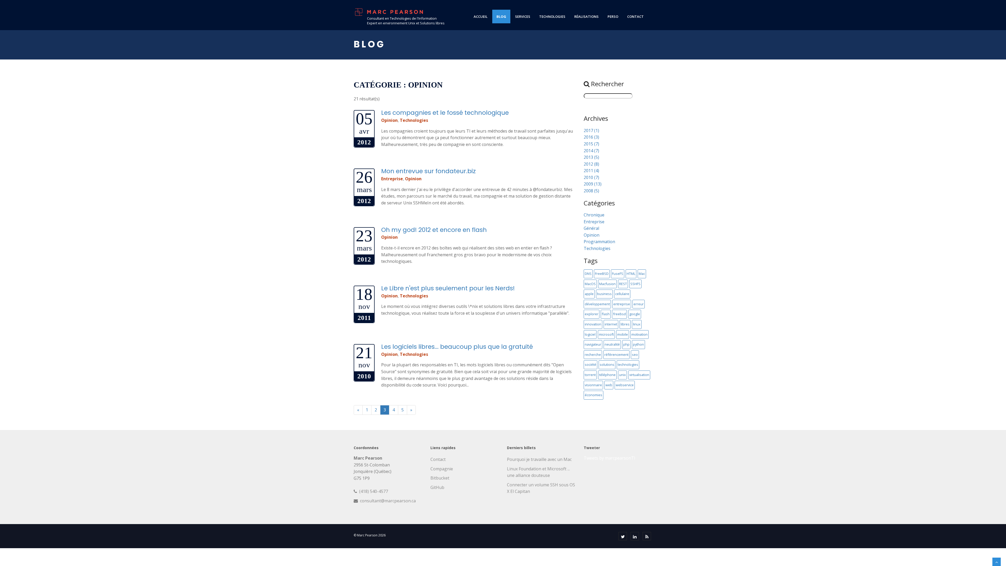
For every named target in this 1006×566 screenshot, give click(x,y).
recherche (593, 354)
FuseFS (617, 273)
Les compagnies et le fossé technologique (445, 112)
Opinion (389, 120)
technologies (552, 16)
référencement (616, 354)
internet (611, 324)
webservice (625, 385)
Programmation (599, 241)
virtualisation (639, 374)
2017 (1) (591, 130)
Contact (438, 459)
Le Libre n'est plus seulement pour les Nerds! (448, 288)
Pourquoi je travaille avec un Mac (539, 459)
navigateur (593, 344)
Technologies (414, 120)
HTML (631, 273)
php (626, 344)
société (590, 364)
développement (597, 304)
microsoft (606, 334)
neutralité (612, 344)
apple (589, 293)
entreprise (621, 304)
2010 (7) (591, 177)
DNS (588, 273)
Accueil (481, 16)
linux (637, 324)
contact (635, 16)
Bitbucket (439, 478)
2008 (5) (591, 191)
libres (625, 324)
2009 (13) (593, 184)
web (608, 385)
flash (606, 314)
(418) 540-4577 (373, 491)
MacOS (590, 283)
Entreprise (392, 179)
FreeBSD (602, 273)
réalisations (586, 16)
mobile (622, 334)
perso (613, 16)
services (522, 16)
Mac (642, 273)
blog (501, 16)
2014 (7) (591, 151)
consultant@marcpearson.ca (388, 501)
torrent (590, 374)
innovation (593, 324)
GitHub (437, 487)
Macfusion (607, 283)
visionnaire (593, 385)
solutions (607, 364)
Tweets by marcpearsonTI (609, 458)
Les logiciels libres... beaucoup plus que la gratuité (457, 346)
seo (635, 354)
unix (622, 374)
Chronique (594, 215)
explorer (591, 314)
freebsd (619, 314)
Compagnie (441, 469)
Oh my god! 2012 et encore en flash (434, 229)
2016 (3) (591, 137)
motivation (639, 334)
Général (591, 228)
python (638, 344)
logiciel (590, 334)
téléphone (607, 374)
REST (623, 283)
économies (593, 395)
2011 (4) (591, 170)
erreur (638, 304)
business (604, 293)
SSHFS (635, 283)
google (634, 314)
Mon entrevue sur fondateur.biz (428, 171)
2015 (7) (591, 144)
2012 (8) (591, 164)
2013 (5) (591, 157)
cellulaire (622, 293)
